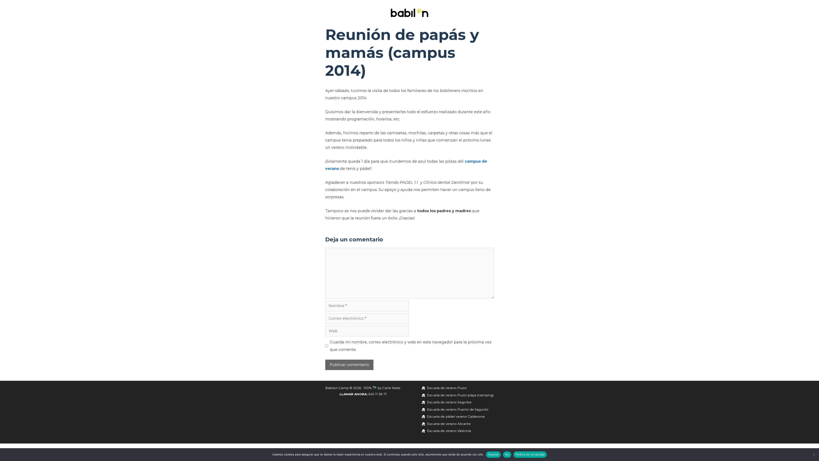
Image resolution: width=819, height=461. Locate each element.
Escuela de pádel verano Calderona (456, 416)
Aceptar (493, 454)
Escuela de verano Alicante (449, 424)
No (507, 454)
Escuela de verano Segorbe (449, 402)
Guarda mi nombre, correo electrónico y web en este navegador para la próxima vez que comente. (411, 346)
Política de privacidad (530, 454)
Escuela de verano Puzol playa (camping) (460, 395)
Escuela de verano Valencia (449, 431)
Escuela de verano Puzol (447, 388)
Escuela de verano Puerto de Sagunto (457, 409)
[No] (814, 454)
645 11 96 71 (377, 394)
